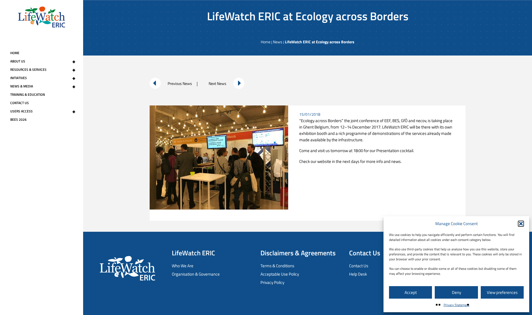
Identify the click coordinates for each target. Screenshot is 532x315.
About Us (42, 61)
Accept (411, 292)
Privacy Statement (456, 305)
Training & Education (27, 94)
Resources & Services (42, 69)
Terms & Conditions (277, 266)
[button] (521, 223)
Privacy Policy (272, 282)
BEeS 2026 (18, 119)
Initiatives (42, 78)
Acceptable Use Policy (279, 274)
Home (14, 53)
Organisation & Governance (196, 274)
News (277, 42)
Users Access (42, 111)
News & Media (42, 86)
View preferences (502, 292)
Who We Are (182, 266)
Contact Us (19, 102)
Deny (456, 292)
